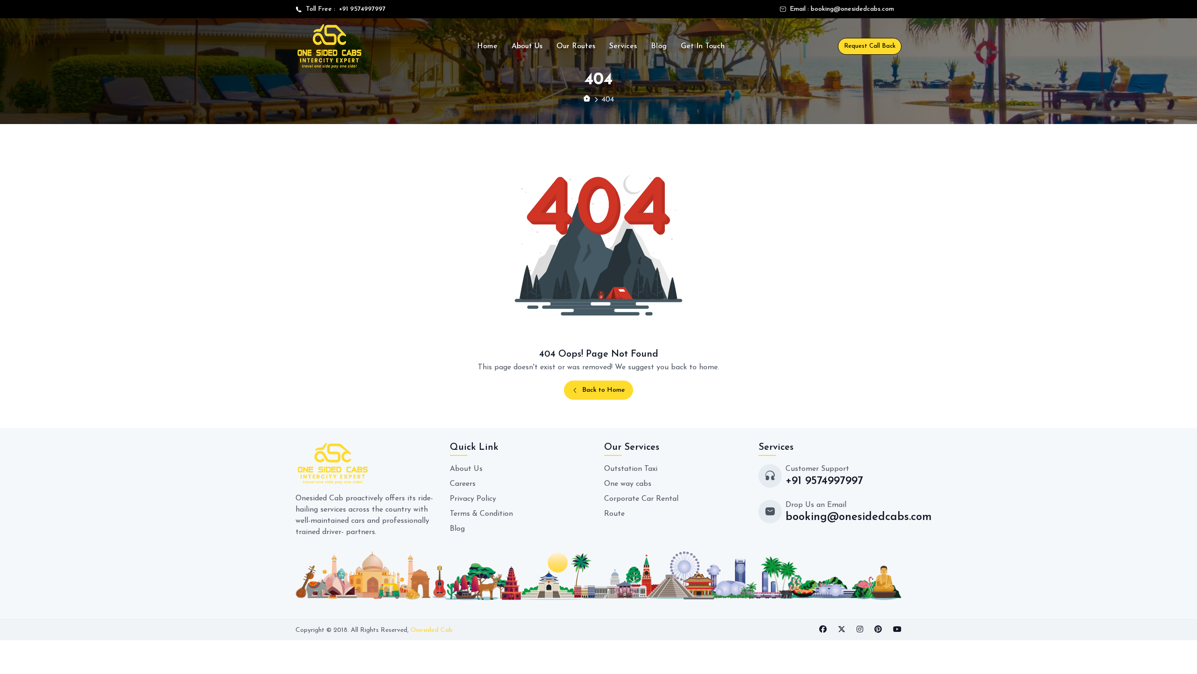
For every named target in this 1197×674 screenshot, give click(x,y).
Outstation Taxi (630, 469)
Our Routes (575, 46)
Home (487, 46)
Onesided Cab (432, 630)
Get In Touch (703, 46)
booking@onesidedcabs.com (852, 9)
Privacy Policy (473, 499)
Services (623, 46)
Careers (463, 484)
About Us (527, 46)
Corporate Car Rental (641, 499)
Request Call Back (869, 46)
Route (614, 514)
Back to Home (603, 390)
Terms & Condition (481, 514)
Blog (659, 46)
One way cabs (627, 484)
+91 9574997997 (360, 9)
